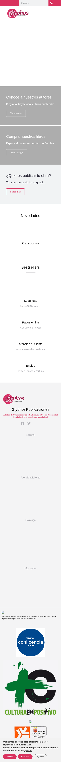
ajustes (28, 750)
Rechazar (25, 756)
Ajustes (40, 756)
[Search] (51, 3)
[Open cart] (56, 14)
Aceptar (9, 756)
